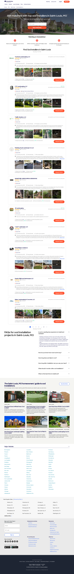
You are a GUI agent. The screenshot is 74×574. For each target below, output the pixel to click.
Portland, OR (25, 510)
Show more (62, 158)
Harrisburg (51, 452)
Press (51, 544)
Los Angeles (7, 460)
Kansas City (29, 466)
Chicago (6, 491)
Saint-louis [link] (13, 7)
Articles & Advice (27, 4)
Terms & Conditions (44, 567)
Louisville (28, 449)
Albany (28, 472)
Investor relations (53, 546)
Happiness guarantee (54, 549)
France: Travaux (22, 561)
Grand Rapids (29, 460)
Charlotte (28, 478)
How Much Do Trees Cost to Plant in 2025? (36, 432)
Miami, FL (55, 505)
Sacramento (7, 464)
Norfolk (50, 478)
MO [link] (9, 7)
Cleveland (28, 489)
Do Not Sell (38, 565)
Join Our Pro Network (32, 540)
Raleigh (28, 483)
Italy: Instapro (37, 561)
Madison (50, 487)
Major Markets (8, 446)
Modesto (6, 462)
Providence (51, 458)
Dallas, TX (55, 502)
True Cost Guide (53, 524)
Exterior (10, 4)
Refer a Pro (52, 528)
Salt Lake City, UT (42, 510)
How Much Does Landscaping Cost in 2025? (59, 432)
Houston (50, 472)
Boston (28, 456)
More (22, 4)
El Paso (50, 468)
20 (43, 326)
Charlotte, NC (25, 502)
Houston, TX (25, 505)
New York (28, 474)
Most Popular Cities (8, 499)
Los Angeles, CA (41, 505)
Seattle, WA (40, 513)
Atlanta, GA (9, 502)
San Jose (6, 470)
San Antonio (51, 474)
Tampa (6, 487)
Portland (51, 449)
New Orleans (29, 452)
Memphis (51, 460)
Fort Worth (51, 470)
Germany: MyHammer (30, 561)
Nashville (51, 462)
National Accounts (32, 546)
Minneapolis (29, 462)
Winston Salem (29, 485)
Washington (7, 476)
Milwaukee (51, 489)
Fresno (6, 456)
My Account (52, 522)
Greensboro (29, 481)
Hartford (6, 474)
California (33, 565)
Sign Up (67, 1)
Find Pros (30, 522)
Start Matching (37, 27)
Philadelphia (51, 454)
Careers (51, 542)
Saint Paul (28, 464)
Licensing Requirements (55, 534)
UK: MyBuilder (52, 561)
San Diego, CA (10, 513)
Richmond (51, 481)
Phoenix (6, 452)
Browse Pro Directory (32, 524)
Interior (6, 4)
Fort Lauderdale (8, 478)
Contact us (52, 547)
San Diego (6, 466)
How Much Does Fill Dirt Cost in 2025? (59, 406)
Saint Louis (28, 468)
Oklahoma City (29, 493)
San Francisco (7, 468)
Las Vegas (28, 470)
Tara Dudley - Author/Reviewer (11, 429)
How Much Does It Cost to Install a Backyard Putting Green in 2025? (36, 407)
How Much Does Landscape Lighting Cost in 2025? (14, 432)
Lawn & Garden (16, 4)
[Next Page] (46, 327)
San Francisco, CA (26, 513)
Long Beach (7, 458)
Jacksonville (7, 481)
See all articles (64, 383)
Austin (50, 464)
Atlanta (6, 489)
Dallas (50, 466)
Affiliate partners (53, 551)
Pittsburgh (51, 456)
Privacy (30, 565)
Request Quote (59, 80)
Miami (5, 483)
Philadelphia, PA (11, 510)
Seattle (50, 485)
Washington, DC (56, 513)
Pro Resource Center (32, 542)
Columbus (28, 491)
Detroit (28, 458)
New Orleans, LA (42, 508)
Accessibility (43, 565)
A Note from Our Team (54, 532)
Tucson (6, 454)
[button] (19, 72)
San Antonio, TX (56, 510)
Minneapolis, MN (26, 508)
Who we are (52, 540)
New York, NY (56, 508)
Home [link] (5, 7)
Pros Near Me (52, 530)
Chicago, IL (40, 502)
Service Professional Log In (33, 538)
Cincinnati (28, 487)
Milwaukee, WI (10, 508)
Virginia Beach (52, 483)
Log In (60, 1)
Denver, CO (10, 505)
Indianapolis (7, 493)
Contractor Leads (32, 544)
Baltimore (28, 454)
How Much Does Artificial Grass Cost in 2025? (14, 407)
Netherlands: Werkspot (45, 561)
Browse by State (18, 499)
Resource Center (53, 526)
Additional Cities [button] (7, 515)
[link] (37, 58)
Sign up (12, 535)
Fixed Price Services (32, 526)
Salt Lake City (52, 476)
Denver (6, 472)
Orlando (6, 485)
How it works (52, 538)
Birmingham (7, 449)
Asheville (28, 476)
